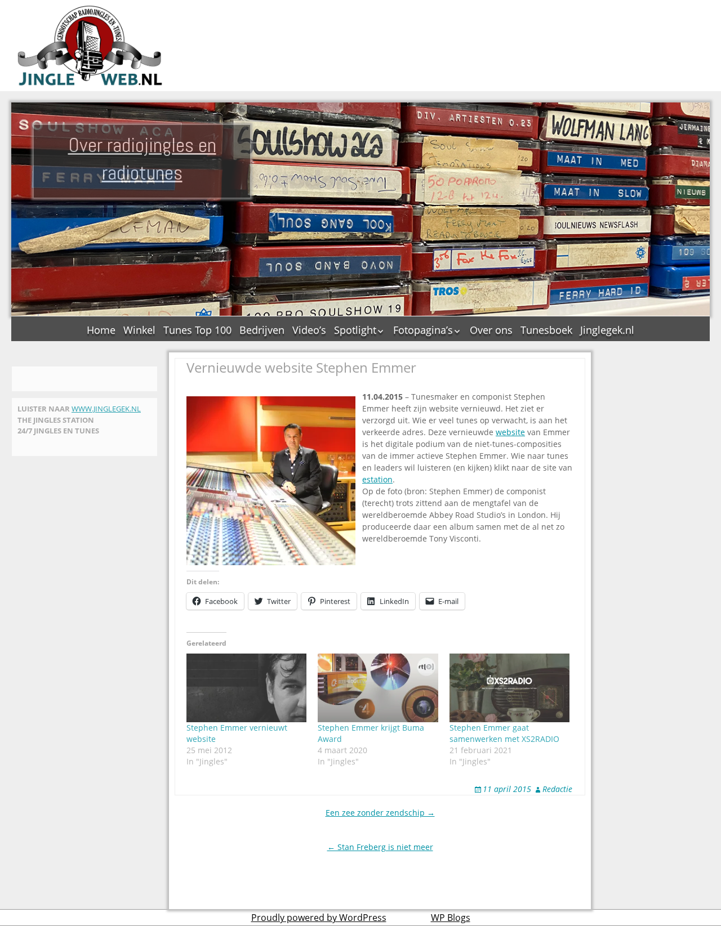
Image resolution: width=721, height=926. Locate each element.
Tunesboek (546, 330)
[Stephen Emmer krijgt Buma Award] (378, 688)
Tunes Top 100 (197, 330)
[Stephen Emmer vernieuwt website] (246, 688)
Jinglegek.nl (607, 330)
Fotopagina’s (423, 330)
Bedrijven (261, 330)
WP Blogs (450, 917)
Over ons (491, 330)
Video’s (309, 330)
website (510, 432)
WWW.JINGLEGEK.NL (106, 409)
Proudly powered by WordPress (318, 917)
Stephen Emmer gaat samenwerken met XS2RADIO (504, 733)
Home (101, 330)
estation (377, 479)
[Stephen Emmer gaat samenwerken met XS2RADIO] (509, 688)
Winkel (139, 330)
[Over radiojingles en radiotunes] (90, 45)
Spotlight (355, 330)
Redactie (557, 789)
